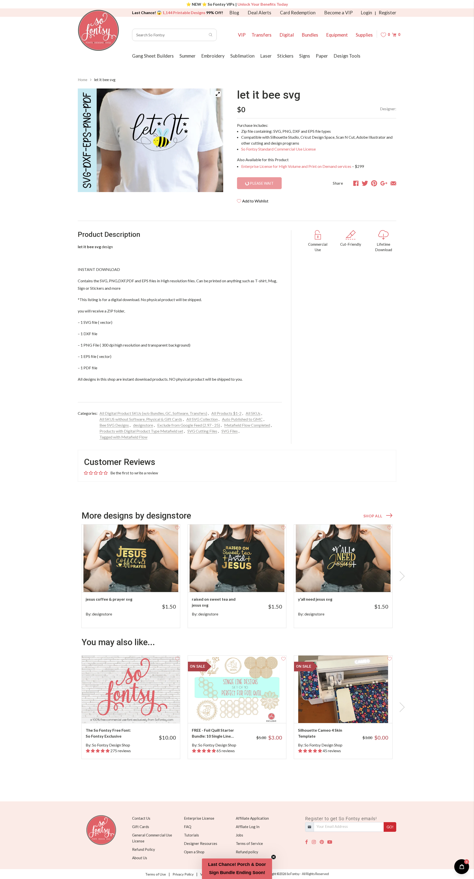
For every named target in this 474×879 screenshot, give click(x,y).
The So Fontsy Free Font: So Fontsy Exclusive (108, 733)
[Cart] (394, 34)
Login (366, 12)
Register (387, 12)
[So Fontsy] (98, 30)
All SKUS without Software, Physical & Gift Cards (140, 419)
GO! (390, 827)
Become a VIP (338, 12)
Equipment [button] (337, 35)
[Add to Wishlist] (177, 527)
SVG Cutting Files (202, 431)
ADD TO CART (159, 582)
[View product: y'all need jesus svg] (343, 558)
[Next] (213, 140)
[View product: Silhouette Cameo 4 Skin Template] (343, 689)
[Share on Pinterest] (374, 183)
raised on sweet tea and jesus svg (214, 602)
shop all (372, 516)
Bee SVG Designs (114, 425)
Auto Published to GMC (242, 419)
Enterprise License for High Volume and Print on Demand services (296, 166)
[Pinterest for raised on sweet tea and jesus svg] (244, 582)
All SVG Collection (202, 419)
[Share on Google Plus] (383, 183)
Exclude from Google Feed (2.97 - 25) (188, 425)
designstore (143, 425)
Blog (234, 12)
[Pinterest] (322, 842)
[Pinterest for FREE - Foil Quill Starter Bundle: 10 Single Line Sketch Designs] (244, 713)
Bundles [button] (310, 35)
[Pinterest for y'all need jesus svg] (350, 582)
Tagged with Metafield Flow (123, 437)
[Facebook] (306, 842)
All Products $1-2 (226, 413)
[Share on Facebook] (355, 183)
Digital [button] (286, 35)
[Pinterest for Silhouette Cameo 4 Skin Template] (350, 713)
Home (82, 79)
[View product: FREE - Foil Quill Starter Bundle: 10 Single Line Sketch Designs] (237, 689)
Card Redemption (298, 12)
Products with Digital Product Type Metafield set (141, 431)
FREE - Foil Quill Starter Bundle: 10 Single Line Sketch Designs (213, 733)
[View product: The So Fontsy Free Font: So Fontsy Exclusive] (131, 689)
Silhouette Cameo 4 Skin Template (320, 733)
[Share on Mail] (393, 183)
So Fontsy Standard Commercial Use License (278, 149)
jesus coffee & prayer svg (109, 599)
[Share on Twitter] (365, 183)
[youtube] (329, 842)
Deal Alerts (259, 12)
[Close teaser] (273, 857)
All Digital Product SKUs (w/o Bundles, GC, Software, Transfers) (153, 413)
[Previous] (88, 140)
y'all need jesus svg (315, 599)
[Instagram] (314, 842)
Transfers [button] (262, 35)
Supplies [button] (364, 35)
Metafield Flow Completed (247, 425)
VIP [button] (242, 35)
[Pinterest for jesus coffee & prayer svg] (137, 582)
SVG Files (229, 431)
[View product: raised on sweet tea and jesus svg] (237, 558)
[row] (237, 576)
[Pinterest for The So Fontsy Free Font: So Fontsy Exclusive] (137, 713)
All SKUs (253, 413)
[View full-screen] (218, 94)
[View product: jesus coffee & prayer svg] (131, 558)
